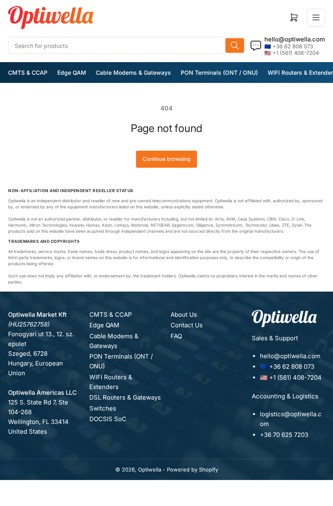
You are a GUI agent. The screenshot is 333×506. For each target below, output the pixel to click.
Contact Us (187, 325)
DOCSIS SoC (107, 419)
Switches (102, 408)
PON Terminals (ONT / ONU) (219, 72)
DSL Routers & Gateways (125, 397)
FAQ (176, 336)
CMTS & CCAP (28, 72)
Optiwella (149, 469)
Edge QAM (71, 72)
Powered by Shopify (192, 469)
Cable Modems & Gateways (133, 72)
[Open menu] (316, 17)
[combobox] (126, 45)
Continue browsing (166, 159)
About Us (184, 314)
